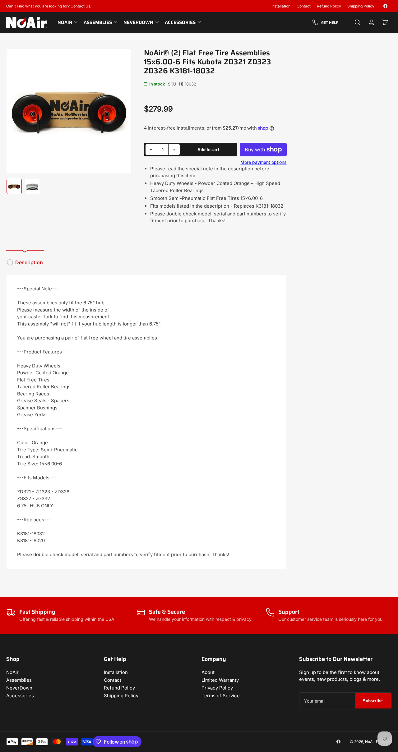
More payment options (263, 162)
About (208, 672)
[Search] (357, 22)
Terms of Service (220, 696)
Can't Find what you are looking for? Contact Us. (48, 6)
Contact (304, 6)
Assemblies (98, 22)
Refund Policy (329, 6)
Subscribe (373, 700)
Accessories (180, 22)
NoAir (65, 22)
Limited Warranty (220, 680)
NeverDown (138, 22)
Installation (280, 6)
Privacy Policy (217, 688)
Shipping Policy (360, 6)
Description (29, 262)
